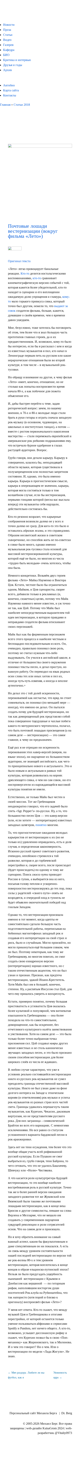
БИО (6, 55)
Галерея (8, 44)
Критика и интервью (17, 60)
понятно (41, 825)
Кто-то (25, 273)
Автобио (9, 85)
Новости (9, 24)
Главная (5, 104)
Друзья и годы (12, 65)
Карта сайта (11, 90)
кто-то (37, 278)
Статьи (7, 34)
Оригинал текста (19, 261)
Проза (7, 29)
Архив (7, 70)
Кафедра (8, 50)
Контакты (9, 95)
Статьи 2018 (22, 104)
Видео (7, 39)
